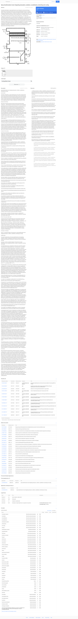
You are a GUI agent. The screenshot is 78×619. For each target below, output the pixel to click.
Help (51, 617)
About (27, 617)
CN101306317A (4, 442)
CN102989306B (4, 455)
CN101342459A (4, 436)
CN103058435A (4, 446)
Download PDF (40, 12)
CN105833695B (4, 430)
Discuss (50, 41)
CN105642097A (4, 459)
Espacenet (42, 41)
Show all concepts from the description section (9, 611)
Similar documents (49, 39)
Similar (52, 12)
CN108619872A (4, 393)
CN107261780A (4, 390)
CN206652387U (4, 438)
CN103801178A (4, 444)
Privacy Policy (47, 617)
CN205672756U (4, 457)
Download (49, 510)
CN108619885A (4, 396)
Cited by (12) (40, 39)
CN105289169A (4, 388)
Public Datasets (38, 617)
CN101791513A (4, 467)
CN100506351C (4, 465)
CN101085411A (4, 453)
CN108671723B (4, 432)
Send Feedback (31, 617)
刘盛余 (40, 16)
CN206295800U (4, 463)
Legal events (44, 39)
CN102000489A (4, 469)
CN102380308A (4, 434)
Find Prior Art (47, 12)
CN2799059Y (4, 461)
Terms (43, 617)
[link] (5, 514)
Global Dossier (46, 41)
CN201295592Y (4, 440)
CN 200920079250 (4, 482)
